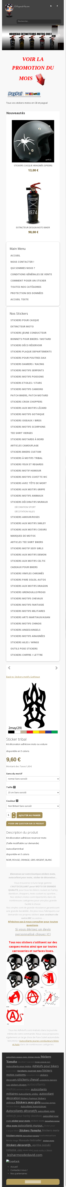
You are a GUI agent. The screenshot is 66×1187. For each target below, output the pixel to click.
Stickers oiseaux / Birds (25, 420)
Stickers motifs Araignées (27, 636)
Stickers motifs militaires (27, 611)
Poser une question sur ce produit (26, 823)
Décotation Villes (25, 511)
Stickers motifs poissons (27, 376)
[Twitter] (51, 6)
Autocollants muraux (52, 1121)
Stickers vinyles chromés (27, 573)
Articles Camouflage (24, 445)
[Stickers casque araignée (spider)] (33, 140)
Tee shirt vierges (21, 433)
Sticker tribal (56, 668)
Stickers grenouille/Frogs (28, 592)
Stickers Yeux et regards (26, 464)
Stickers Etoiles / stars (26, 382)
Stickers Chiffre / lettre (26, 654)
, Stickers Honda (34, 1057)
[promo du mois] (40, 78)
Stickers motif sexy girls (26, 548)
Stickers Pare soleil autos (28, 579)
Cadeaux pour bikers (24, 567)
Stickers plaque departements (31, 351)
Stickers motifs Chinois (25, 623)
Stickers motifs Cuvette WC (28, 476)
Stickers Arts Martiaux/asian (30, 617)
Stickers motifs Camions (26, 389)
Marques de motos (23, 535)
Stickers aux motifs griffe (27, 489)
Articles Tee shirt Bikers (26, 542)
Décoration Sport (25, 507)
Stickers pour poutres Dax (28, 357)
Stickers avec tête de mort (28, 483)
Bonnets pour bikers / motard (30, 339)
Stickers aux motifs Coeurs (28, 529)
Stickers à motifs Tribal (26, 458)
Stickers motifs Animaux (26, 495)
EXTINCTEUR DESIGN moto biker (33, 227)
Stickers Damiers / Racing (27, 364)
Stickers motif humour (25, 470)
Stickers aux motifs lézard (28, 407)
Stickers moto (14, 1135)
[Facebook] (57, 6)
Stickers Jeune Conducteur (28, 332)
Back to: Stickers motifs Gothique (23, 676)
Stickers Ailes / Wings (24, 642)
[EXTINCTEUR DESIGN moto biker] (33, 202)
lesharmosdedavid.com (24, 1155)
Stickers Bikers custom (25, 451)
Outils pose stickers (24, 648)
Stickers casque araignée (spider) (33, 165)
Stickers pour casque (24, 320)
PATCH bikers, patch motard (29, 395)
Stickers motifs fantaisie (27, 604)
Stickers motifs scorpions (27, 426)
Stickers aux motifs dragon (29, 585)
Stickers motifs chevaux (26, 598)
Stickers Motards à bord (27, 439)
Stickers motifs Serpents (27, 370)
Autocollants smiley (28, 1093)
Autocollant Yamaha (31, 1136)
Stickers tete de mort (42, 1062)
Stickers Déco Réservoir (26, 345)
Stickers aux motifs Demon (28, 554)
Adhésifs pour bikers (45, 1066)
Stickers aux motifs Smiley (28, 523)
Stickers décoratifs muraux (29, 501)
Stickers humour (28, 1098)
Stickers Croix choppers (26, 401)
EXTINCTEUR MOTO (22, 326)
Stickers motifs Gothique (27, 414)
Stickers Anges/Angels (25, 629)
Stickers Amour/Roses (25, 517)
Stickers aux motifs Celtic (28, 560)
